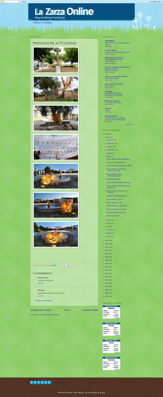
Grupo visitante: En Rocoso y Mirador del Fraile (116, 170)
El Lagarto (109, 91)
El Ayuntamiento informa (114, 58)
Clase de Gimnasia (113, 216)
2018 (107, 260)
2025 (107, 137)
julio (108, 156)
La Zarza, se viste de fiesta (115, 162)
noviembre (111, 143)
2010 (107, 286)
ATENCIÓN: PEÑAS (113, 179)
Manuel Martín (109, 86)
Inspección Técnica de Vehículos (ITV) (117, 52)
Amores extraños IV (111, 71)
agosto (109, 153)
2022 (107, 247)
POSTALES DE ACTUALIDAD (116, 196)
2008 (107, 293)
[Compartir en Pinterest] (70, 265)
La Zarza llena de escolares (116, 212)
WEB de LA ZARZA (42, 22)
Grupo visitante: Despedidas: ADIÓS (119, 166)
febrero (109, 233)
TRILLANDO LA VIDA (112, 78)
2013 (107, 276)
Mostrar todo (129, 124)
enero (109, 236)
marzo (109, 230)
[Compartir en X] (66, 265)
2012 (107, 280)
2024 (107, 240)
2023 (107, 244)
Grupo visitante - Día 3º (114, 199)
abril (108, 226)
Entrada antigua (90, 310)
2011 (107, 283)
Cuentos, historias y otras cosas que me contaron (117, 68)
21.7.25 (40, 296)
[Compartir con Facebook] (68, 265)
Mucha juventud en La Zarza (116, 209)
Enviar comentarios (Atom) (49, 314)
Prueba (107, 110)
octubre (110, 146)
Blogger (102, 392)
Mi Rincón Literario (112, 101)
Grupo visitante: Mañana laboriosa (118, 182)
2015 (107, 270)
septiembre (111, 150)
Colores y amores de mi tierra (116, 76)
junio (109, 220)
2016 (107, 267)
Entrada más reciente (40, 310)
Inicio (66, 310)
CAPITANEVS (110, 41)
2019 (107, 257)
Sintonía (108, 108)
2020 (107, 254)
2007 (107, 296)
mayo (109, 223)
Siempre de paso (111, 116)
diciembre (110, 140)
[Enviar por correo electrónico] (62, 265)
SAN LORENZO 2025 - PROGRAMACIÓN (114, 175)
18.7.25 (40, 283)
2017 (107, 263)
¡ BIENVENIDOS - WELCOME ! (117, 206)
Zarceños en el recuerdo (114, 84)
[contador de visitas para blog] (40, 384)
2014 (107, 273)
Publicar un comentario (44, 300)
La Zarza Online (111, 50)
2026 (107, 134)
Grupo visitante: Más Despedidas (118, 159)
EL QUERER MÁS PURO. (113, 103)
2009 (107, 290)
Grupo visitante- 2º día (114, 202)
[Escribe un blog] (64, 265)
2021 (107, 250)
